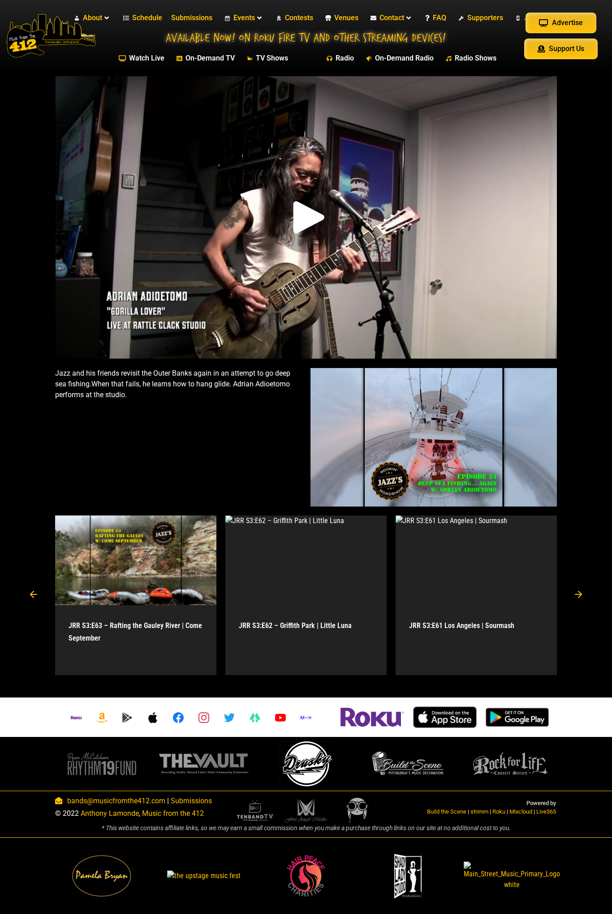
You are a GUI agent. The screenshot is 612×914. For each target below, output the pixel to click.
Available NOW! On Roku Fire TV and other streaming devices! (306, 38)
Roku (498, 811)
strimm (479, 811)
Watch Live (146, 58)
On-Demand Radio (404, 58)
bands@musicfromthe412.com (116, 801)
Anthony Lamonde (110, 813)
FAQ (439, 17)
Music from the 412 (173, 813)
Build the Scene (446, 811)
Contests (299, 17)
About (92, 17)
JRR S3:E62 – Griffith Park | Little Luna (295, 625)
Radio (345, 58)
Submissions (191, 17)
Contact (391, 17)
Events (244, 17)
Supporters (485, 17)
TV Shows (272, 58)
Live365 (546, 811)
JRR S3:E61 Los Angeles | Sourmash (461, 625)
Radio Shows (475, 58)
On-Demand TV (210, 58)
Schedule (147, 17)
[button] (33, 595)
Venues (346, 17)
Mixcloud (520, 811)
